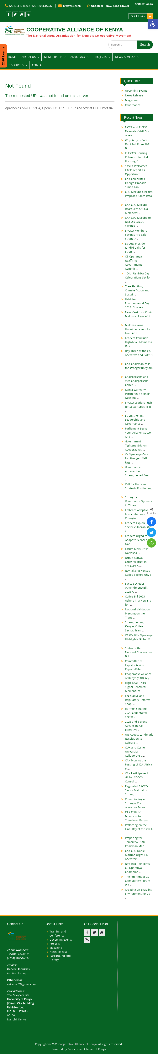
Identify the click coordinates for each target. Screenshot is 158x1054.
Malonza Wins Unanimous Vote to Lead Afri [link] (137, 329)
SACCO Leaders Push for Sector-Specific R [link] (138, 407)
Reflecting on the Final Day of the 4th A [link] (139, 829)
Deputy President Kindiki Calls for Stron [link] (136, 247)
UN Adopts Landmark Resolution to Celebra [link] (139, 738)
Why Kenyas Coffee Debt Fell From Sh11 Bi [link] (138, 144)
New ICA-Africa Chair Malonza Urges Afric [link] (138, 316)
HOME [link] (12, 57)
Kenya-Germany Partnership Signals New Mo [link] (137, 394)
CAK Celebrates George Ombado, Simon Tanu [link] (136, 183)
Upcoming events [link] (61, 939)
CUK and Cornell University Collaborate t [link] (135, 751)
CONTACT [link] (38, 65)
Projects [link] (55, 943)
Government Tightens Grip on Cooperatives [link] (136, 445)
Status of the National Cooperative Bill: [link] (138, 652)
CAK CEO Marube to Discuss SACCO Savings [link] (138, 222)
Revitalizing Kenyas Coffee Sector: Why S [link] (138, 575)
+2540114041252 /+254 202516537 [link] (30, 5)
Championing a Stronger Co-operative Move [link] (136, 803)
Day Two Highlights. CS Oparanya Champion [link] (137, 868)
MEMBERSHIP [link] (53, 57)
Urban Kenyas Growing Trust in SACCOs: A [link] (136, 562)
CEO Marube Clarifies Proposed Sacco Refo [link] (139, 196)
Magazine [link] (131, 100)
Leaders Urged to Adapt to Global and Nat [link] (138, 540)
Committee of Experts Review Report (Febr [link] (135, 665)
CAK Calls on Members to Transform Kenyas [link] (138, 816)
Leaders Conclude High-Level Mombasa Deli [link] (138, 342)
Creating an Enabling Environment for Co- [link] (138, 894)
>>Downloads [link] (144, 3)
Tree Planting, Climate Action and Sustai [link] (137, 290)
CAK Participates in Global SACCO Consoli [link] (137, 777)
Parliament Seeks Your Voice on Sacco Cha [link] (138, 432)
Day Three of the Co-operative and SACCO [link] (139, 355)
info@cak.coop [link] (72, 5)
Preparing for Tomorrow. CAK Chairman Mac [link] (136, 842)
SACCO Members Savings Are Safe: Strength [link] (136, 235)
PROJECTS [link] (100, 57)
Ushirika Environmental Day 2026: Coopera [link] (137, 303)
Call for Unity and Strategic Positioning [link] (138, 488)
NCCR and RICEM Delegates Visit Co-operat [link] (137, 131)
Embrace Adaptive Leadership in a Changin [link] (137, 514)
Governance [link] (132, 105)
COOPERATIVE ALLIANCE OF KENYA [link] (74, 30)
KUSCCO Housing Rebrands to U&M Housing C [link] (136, 157)
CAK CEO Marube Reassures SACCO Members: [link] (136, 209)
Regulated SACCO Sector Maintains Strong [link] (136, 790)
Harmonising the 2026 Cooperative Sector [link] (136, 713)
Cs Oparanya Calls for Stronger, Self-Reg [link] (137, 458)
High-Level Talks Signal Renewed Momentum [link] (135, 687)
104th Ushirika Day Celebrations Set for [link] (138, 277)
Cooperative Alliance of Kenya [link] (77, 1044)
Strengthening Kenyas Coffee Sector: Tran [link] (134, 626)
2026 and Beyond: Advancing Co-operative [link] (136, 726)
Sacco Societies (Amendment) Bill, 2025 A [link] (136, 587)
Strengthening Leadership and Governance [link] (135, 419)
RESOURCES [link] (16, 65)
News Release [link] (134, 95)
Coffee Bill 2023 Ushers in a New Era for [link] (138, 600)
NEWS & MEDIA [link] (125, 57)
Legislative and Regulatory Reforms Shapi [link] (137, 700)
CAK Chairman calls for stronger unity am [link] (139, 368)
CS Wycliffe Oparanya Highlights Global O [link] (139, 639)
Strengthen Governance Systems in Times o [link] (138, 501)
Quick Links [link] (138, 16)
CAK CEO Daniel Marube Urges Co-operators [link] (137, 855)
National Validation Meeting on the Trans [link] (137, 613)
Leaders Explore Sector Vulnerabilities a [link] (139, 527)
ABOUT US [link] (29, 57)
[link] (153, 24)
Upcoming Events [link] (136, 90)
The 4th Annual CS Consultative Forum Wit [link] (137, 881)
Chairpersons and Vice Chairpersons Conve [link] (136, 381)
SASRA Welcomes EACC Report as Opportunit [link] (136, 170)
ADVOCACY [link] (78, 57)
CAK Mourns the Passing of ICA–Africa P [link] (138, 764)
